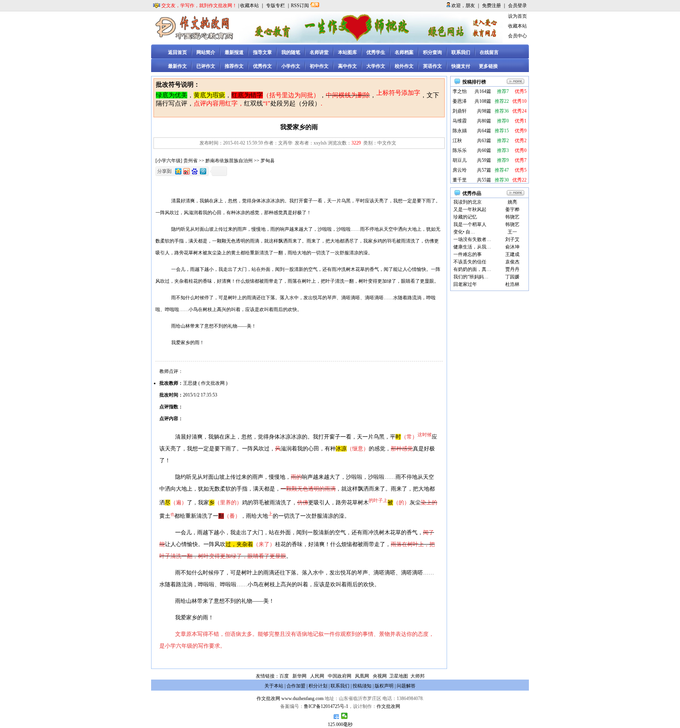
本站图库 (347, 52)
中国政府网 (339, 676)
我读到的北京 (467, 202)
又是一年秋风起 (469, 209)
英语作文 (432, 66)
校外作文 (404, 66)
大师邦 (417, 676)
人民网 (317, 676)
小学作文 (290, 66)
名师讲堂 (319, 52)
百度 (284, 676)
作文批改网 (268, 698)
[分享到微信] (344, 716)
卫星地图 (398, 676)
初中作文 (319, 66)
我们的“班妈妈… (470, 277)
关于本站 (273, 686)
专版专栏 (275, 5)
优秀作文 (262, 66)
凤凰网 (362, 676)
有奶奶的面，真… (472, 269)
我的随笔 (290, 52)
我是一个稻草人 (469, 224)
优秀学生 (375, 52)
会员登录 (517, 5)
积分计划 (318, 686)
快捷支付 (460, 66)
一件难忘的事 (467, 254)
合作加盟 (295, 686)
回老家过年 (465, 284)
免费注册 (491, 5)
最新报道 (234, 52)
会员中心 (517, 36)
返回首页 (177, 52)
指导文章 (262, 52)
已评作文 (205, 66)
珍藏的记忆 (465, 217)
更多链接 (488, 66)
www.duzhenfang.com (302, 698)
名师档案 (404, 52)
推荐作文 (234, 66)
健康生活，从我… (472, 247)
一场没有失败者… (472, 239)
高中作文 (347, 66)
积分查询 (432, 52)
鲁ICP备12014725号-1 (326, 706)
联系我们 (460, 52)
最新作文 (177, 66)
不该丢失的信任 (469, 262)
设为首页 (517, 16)
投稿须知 (362, 686)
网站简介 (205, 52)
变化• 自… (464, 232)
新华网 (299, 676)
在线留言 (489, 52)
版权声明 (384, 686)
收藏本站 (249, 5)
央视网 (380, 676)
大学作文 (375, 66)
